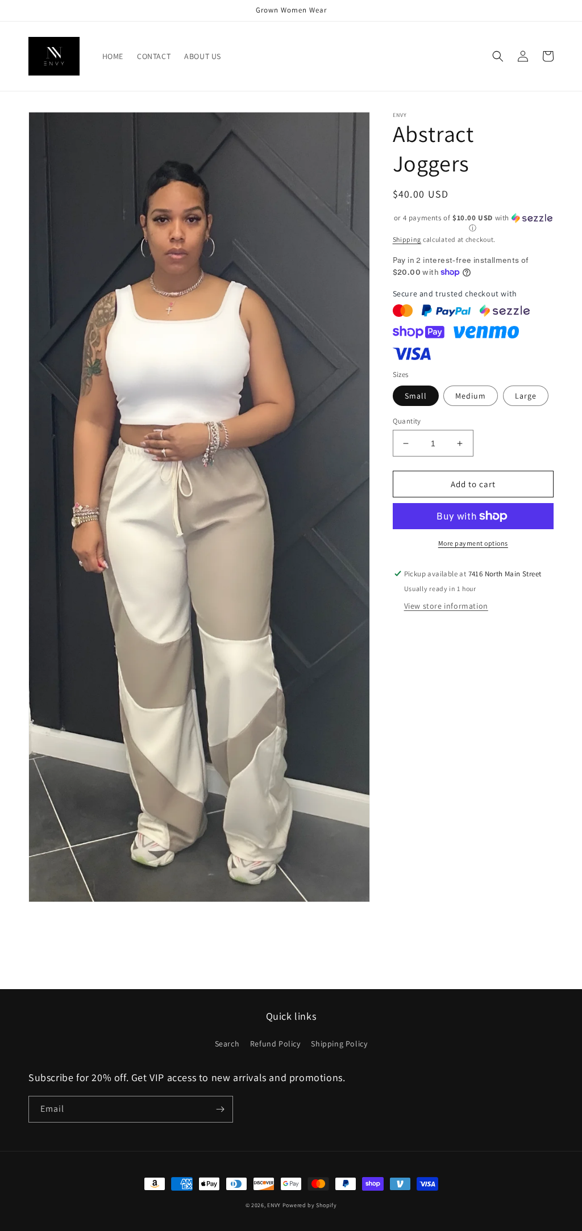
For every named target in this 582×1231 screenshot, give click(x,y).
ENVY (274, 1205)
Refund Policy (275, 1044)
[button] (497, 56)
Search (227, 1044)
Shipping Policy (339, 1044)
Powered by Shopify (309, 1205)
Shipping (407, 239)
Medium (470, 396)
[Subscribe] (219, 1109)
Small (416, 396)
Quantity (407, 421)
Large (526, 396)
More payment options (473, 543)
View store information (446, 606)
